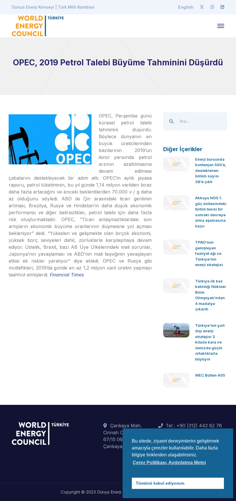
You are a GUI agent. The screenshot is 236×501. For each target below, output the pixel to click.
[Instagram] (212, 7)
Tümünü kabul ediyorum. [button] (160, 483)
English (185, 7)
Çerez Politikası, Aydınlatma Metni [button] (169, 462)
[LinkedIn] (222, 7)
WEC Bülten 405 (210, 375)
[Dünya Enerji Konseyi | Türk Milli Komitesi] (38, 25)
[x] (202, 7)
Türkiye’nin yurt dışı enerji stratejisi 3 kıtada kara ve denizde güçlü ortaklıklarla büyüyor (209, 342)
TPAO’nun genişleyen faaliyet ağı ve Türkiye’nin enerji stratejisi (209, 253)
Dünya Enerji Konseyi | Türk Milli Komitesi (53, 7)
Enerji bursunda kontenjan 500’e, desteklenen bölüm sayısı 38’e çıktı (210, 170)
